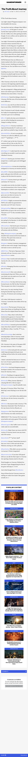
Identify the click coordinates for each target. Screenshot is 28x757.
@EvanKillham (5, 324)
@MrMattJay (4, 97)
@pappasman (5, 411)
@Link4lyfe (4, 441)
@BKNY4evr (4, 251)
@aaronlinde (4, 307)
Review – (14, 626)
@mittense (4, 350)
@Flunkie (4, 266)
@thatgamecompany (10, 233)
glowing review (5, 29)
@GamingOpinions (6, 166)
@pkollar (3, 68)
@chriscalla (4, 380)
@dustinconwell (5, 272)
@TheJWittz (4, 367)
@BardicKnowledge (6, 334)
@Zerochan (4, 315)
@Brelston (4, 403)
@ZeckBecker (19, 470)
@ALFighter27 (5, 151)
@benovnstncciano (6, 454)
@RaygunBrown (5, 126)
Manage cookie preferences (14, 686)
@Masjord (4, 259)
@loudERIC (4, 172)
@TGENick (4, 200)
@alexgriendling (5, 208)
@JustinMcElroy (6, 133)
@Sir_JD (3, 118)
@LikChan (4, 105)
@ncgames (4, 243)
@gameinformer (5, 255)
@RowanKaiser (5, 226)
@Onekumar (4, 396)
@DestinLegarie (5, 424)
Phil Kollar (7, 11)
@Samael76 (4, 179)
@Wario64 (4, 158)
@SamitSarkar (5, 449)
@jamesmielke (5, 193)
